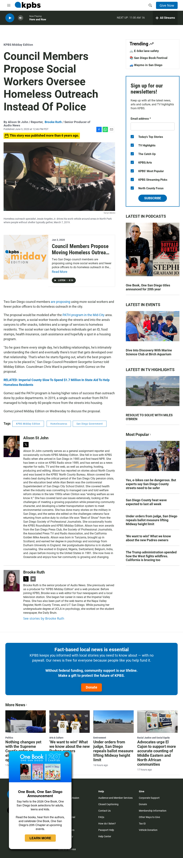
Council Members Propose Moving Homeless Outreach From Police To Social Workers (81, 255)
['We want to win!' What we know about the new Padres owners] (69, 721)
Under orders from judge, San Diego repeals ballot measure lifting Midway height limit (151, 520)
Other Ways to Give (149, 817)
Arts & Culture (56, 737)
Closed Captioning (108, 804)
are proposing (60, 302)
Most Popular (137, 434)
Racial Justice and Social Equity (153, 737)
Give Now (167, 5)
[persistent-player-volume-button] (21, 18)
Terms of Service (67, 849)
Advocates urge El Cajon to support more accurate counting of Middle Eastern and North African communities (156, 753)
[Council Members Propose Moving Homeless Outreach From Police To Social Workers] (26, 257)
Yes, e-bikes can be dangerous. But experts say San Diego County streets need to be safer (151, 484)
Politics (9, 737)
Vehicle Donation (148, 830)
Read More (59, 272)
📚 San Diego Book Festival (148, 58)
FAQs (101, 817)
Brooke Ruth (53, 122)
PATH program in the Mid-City (84, 315)
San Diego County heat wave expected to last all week (146, 502)
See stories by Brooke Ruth (43, 618)
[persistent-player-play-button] (10, 18)
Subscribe (152, 198)
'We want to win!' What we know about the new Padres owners (148, 538)
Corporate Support (149, 797)
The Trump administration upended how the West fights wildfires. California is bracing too (151, 556)
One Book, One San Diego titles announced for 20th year (148, 287)
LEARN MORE (40, 838)
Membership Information (152, 810)
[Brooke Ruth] (12, 580)
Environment (99, 737)
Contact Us (104, 810)
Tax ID (142, 823)
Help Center (104, 836)
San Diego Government (89, 423)
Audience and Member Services (115, 797)
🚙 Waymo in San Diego (146, 65)
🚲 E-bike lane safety (144, 51)
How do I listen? (107, 823)
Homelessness (58, 423)
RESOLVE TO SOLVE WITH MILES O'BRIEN (149, 417)
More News (15, 705)
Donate (91, 687)
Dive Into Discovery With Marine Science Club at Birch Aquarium (149, 352)
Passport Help (106, 830)
